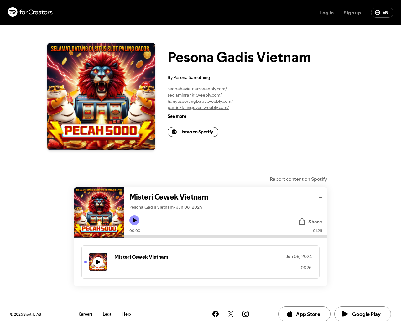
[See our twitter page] (230, 314)
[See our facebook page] (215, 314)
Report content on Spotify (298, 178)
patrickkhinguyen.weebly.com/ (198, 107)
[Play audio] (320, 196)
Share (315, 221)
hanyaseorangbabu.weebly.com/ (200, 101)
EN (385, 12)
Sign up (352, 12)
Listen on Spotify (196, 132)
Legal (107, 314)
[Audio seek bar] (225, 236)
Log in (327, 12)
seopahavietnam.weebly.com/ (197, 89)
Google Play (366, 314)
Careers (86, 314)
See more (177, 116)
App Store (308, 314)
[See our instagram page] (245, 314)
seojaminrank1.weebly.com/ (195, 95)
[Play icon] (134, 220)
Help (126, 314)
